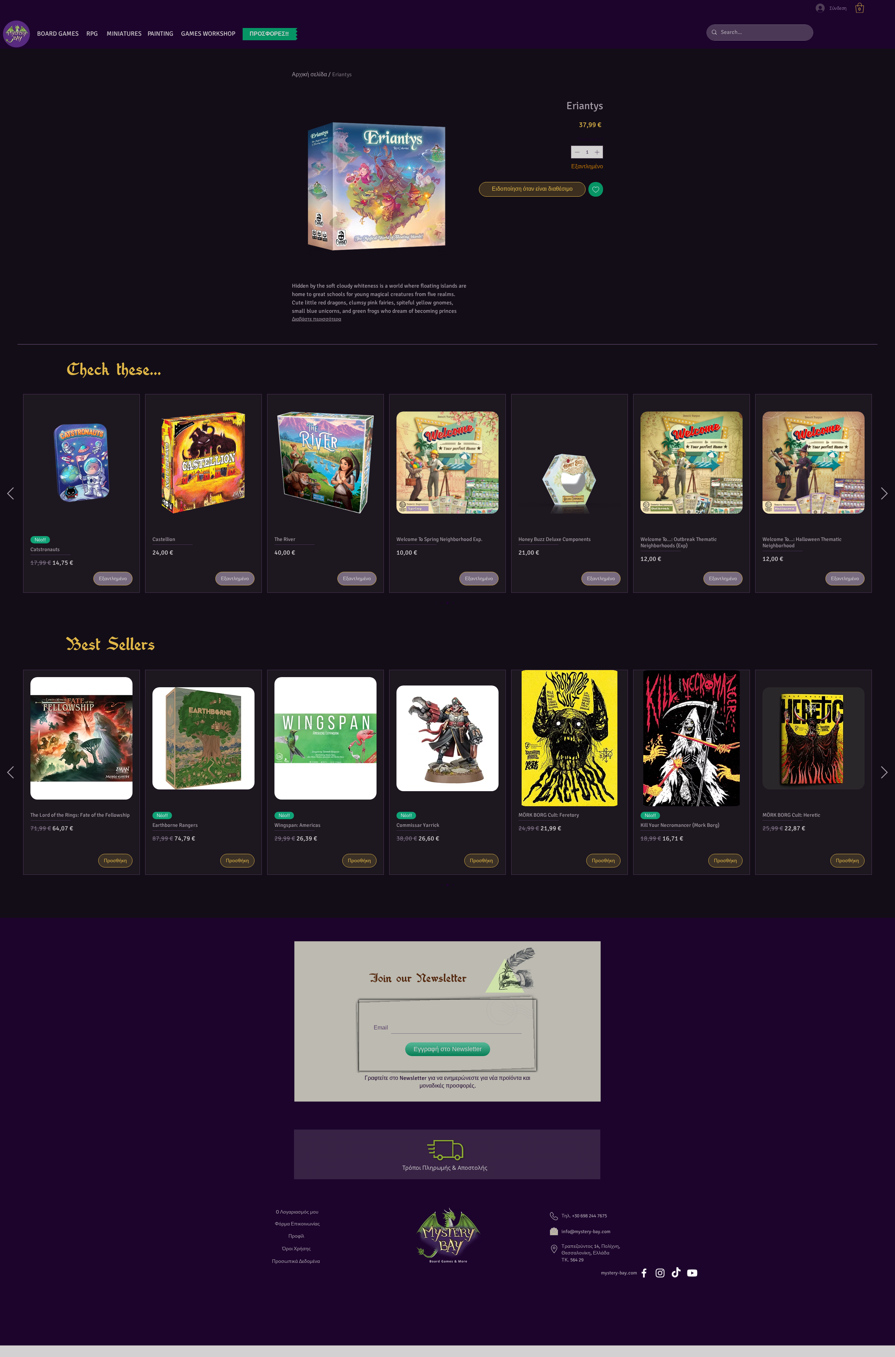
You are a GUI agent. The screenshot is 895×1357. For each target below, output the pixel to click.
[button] (859, 8)
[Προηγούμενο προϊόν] (10, 493)
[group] (447, 493)
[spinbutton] (587, 152)
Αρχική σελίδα (309, 74)
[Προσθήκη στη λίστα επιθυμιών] (595, 189)
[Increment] (597, 152)
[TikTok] (676, 1273)
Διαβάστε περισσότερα (316, 319)
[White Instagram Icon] (660, 1273)
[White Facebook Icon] (644, 1273)
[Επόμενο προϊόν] (884, 493)
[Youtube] (692, 1273)
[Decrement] (576, 152)
